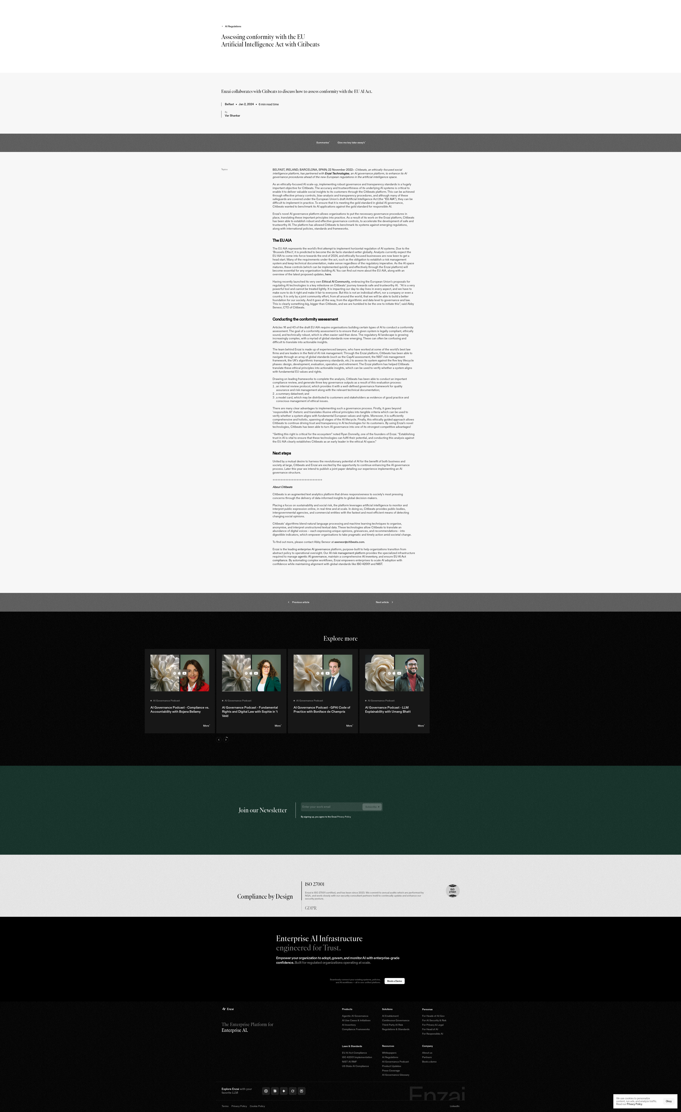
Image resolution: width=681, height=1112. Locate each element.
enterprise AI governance (314, 549)
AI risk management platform (347, 553)
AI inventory (369, 556)
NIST (379, 564)
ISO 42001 (363, 564)
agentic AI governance (312, 556)
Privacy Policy (344, 816)
